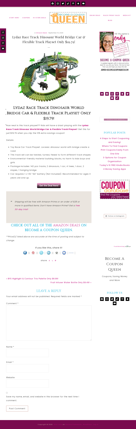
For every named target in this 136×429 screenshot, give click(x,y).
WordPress (87, 424)
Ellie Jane (58, 424)
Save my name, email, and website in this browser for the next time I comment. (42, 398)
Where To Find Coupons (114, 146)
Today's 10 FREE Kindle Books (115, 165)
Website (10, 377)
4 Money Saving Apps (114, 169)
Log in (95, 424)
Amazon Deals (41, 33)
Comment (12, 303)
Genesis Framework (73, 424)
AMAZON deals (66, 225)
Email (9, 362)
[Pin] (55, 261)
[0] (2, 109)
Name (10, 346)
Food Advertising (119, 246)
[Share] (49, 261)
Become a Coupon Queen (68, 17)
